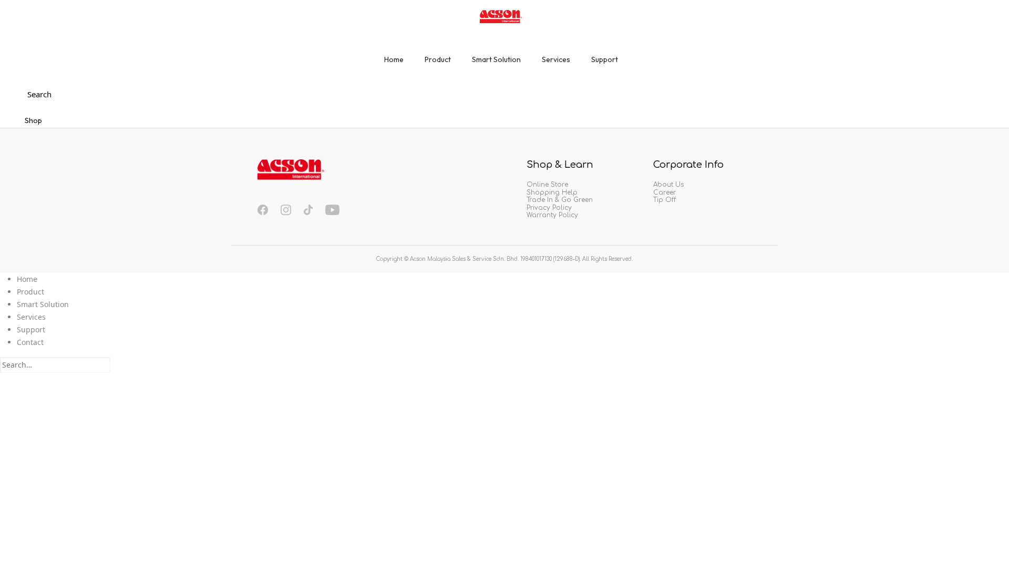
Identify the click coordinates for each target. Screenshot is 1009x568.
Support (31, 329)
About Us (668, 184)
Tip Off (664, 200)
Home (27, 279)
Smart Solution (43, 304)
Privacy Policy (549, 207)
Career (664, 192)
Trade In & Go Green (560, 200)
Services (31, 317)
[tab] (394, 63)
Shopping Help (552, 192)
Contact (30, 342)
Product (30, 292)
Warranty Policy (552, 215)
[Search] (116, 366)
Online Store (547, 184)
